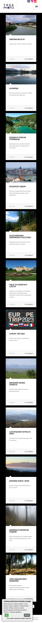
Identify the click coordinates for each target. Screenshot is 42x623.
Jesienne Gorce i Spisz (19, 481)
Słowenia (13, 88)
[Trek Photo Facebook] (28, 1)
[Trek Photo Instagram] (32, 1)
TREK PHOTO (9, 6)
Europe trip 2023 (17, 333)
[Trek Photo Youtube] (35, 1)
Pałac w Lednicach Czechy (18, 285)
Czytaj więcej (29, 59)
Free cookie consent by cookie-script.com (19, 618)
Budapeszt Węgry (17, 186)
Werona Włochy (17, 39)
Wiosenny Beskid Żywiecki (17, 384)
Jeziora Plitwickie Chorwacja (17, 138)
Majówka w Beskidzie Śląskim (19, 531)
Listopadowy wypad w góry (19, 433)
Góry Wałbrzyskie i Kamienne (18, 580)
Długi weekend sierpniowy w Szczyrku (20, 236)
